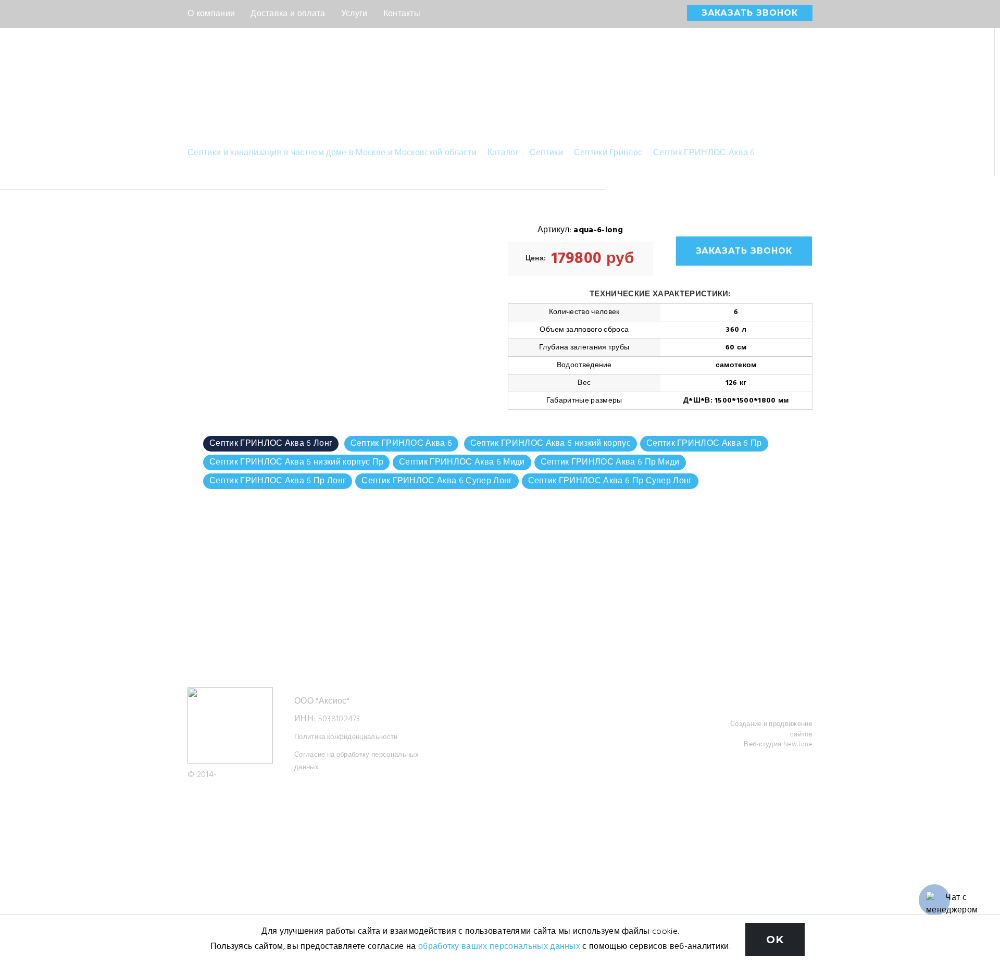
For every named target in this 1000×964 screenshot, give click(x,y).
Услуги (354, 14)
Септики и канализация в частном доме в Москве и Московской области (332, 153)
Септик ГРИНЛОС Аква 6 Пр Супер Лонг (610, 481)
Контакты (402, 14)
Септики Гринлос (608, 153)
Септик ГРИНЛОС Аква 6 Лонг (270, 443)
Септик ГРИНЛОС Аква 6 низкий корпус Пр (296, 462)
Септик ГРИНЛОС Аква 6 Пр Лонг (277, 481)
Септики (546, 153)
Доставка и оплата (288, 14)
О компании (211, 14)
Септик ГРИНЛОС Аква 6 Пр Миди (610, 462)
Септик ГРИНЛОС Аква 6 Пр (704, 443)
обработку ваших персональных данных (499, 947)
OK (775, 939)
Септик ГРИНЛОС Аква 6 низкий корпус (550, 443)
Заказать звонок (750, 13)
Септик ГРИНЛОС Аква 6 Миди (461, 462)
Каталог (503, 153)
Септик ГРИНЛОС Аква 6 (704, 153)
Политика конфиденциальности (346, 737)
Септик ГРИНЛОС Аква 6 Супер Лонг (436, 481)
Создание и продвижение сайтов (771, 729)
